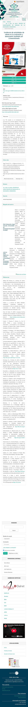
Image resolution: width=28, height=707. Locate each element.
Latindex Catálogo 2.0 (9, 609)
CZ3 (5, 602)
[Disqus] (14, 503)
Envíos (3, 688)
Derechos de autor (6, 690)
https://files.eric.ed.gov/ (20, 426)
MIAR (5, 605)
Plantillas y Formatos (8, 650)
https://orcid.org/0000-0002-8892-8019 (10, 106)
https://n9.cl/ (15, 368)
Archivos (9, 21)
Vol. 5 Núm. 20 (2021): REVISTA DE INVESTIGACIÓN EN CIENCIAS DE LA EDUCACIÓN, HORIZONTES (14, 25)
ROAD (5, 618)
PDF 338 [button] (14, 77)
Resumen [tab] (5, 116)
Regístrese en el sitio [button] (13, 553)
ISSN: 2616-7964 (14, 17)
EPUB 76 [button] (14, 82)
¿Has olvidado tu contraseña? (9, 547)
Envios (5, 647)
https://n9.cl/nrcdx (17, 482)
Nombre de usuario (7, 536)
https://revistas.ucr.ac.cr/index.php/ (17, 317)
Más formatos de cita (8, 178)
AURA (5, 612)
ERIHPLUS (6, 593)
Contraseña (5, 542)
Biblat (5, 599)
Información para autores (7, 687)
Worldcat (6, 596)
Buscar (14, 530)
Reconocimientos (22, 697)
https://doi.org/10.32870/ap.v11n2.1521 (11, 357)
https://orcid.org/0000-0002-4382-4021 (10, 112)
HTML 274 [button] (14, 80)
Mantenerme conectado (9, 550)
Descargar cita (19, 178)
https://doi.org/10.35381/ (19, 437)
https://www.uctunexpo (20, 471)
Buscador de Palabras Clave (9, 653)
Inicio (4, 21)
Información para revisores (20, 695)
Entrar (5, 553)
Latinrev (6, 615)
